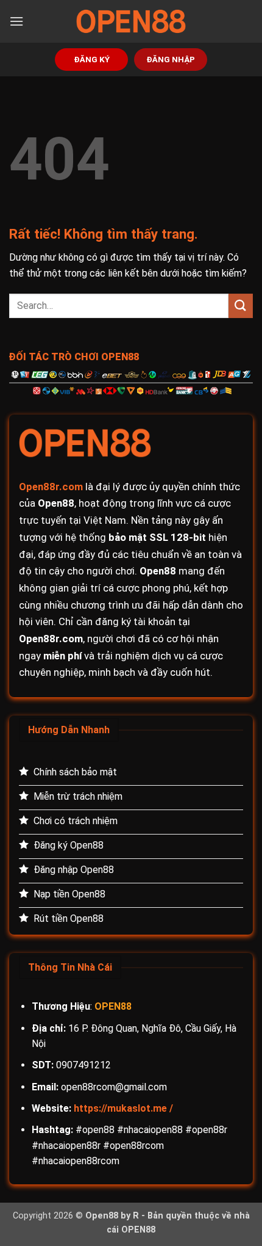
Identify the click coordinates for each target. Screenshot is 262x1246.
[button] (16, 21)
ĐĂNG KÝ (92, 59)
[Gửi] (240, 305)
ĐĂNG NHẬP (170, 59)
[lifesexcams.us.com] (131, 21)
